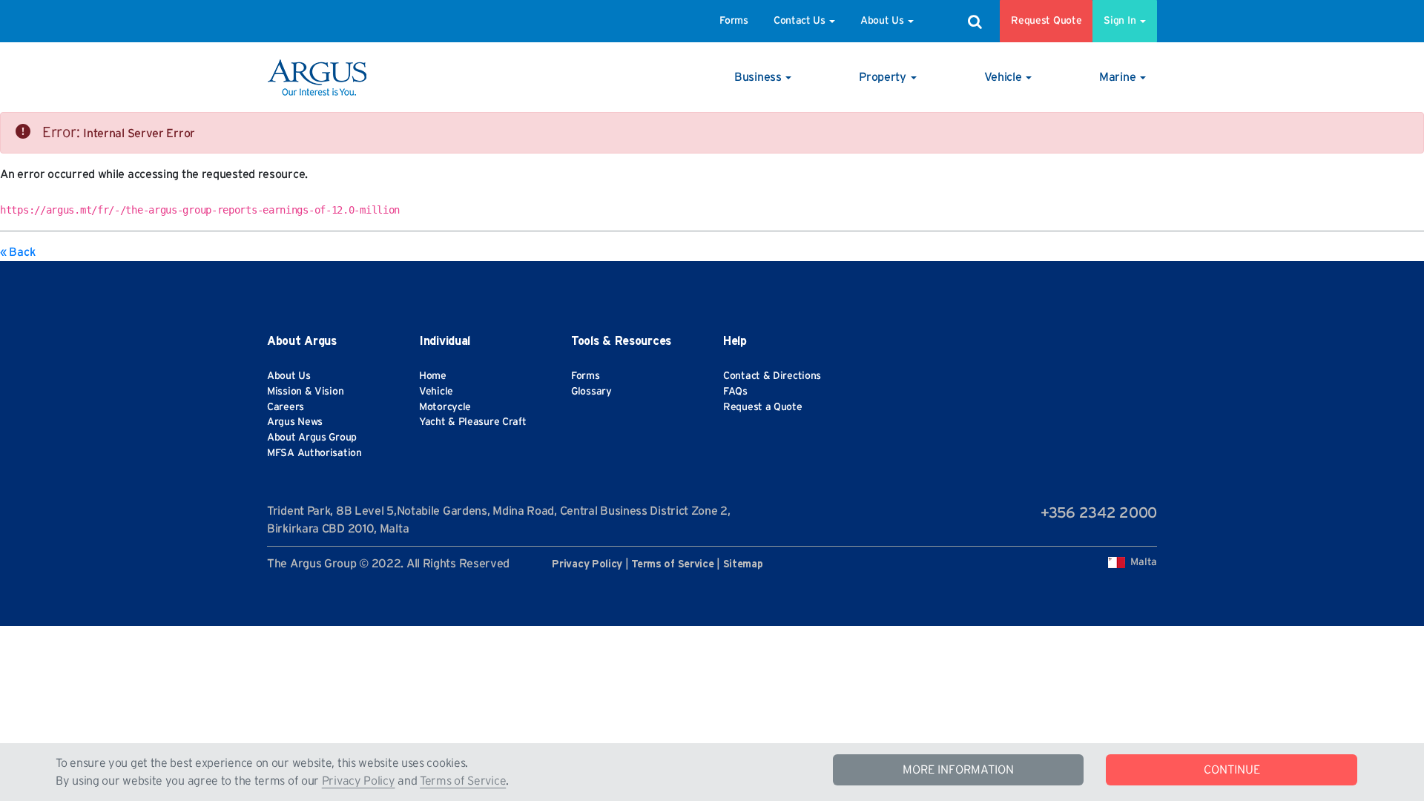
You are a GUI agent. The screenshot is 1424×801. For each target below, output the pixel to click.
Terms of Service (463, 781)
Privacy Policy (358, 781)
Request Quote (1046, 21)
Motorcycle (445, 407)
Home (432, 376)
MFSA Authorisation (314, 453)
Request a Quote (762, 407)
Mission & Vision (305, 391)
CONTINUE (1232, 770)
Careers (285, 407)
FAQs (735, 391)
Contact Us (799, 21)
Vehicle (436, 391)
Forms (733, 21)
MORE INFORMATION (958, 770)
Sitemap (743, 564)
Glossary (591, 391)
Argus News (295, 422)
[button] (762, 77)
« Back (17, 252)
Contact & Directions (772, 376)
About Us (882, 21)
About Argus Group (312, 437)
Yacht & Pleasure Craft (472, 422)
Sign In (1121, 21)
